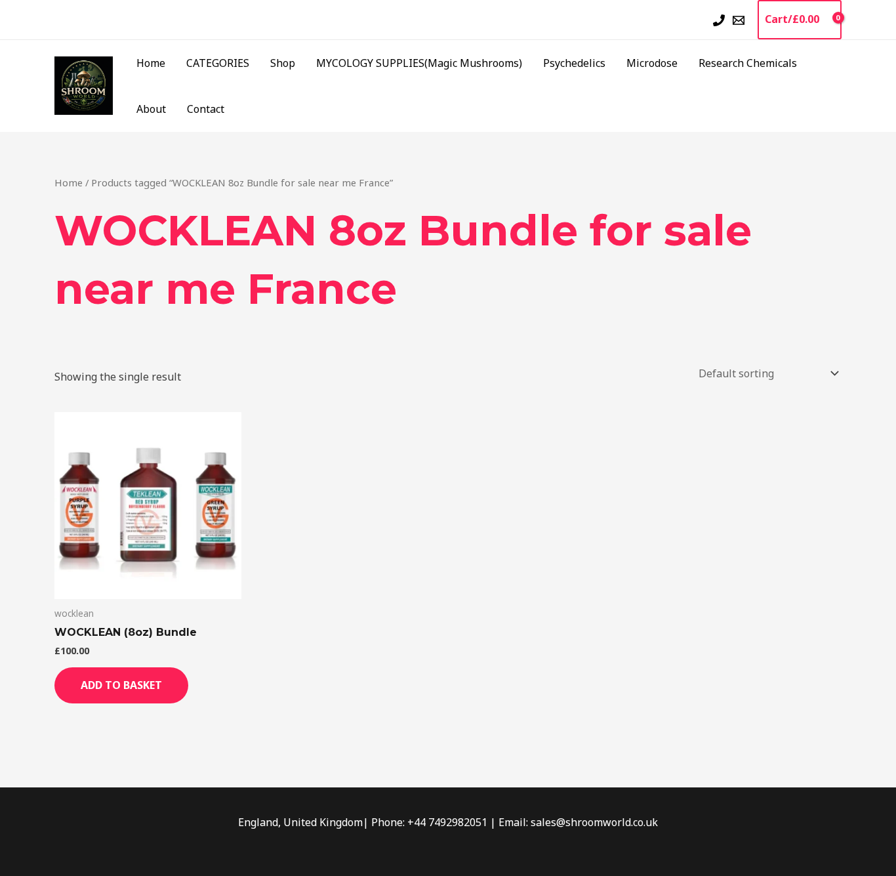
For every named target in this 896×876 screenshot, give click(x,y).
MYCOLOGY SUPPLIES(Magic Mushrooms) (419, 63)
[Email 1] (738, 20)
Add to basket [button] (121, 685)
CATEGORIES (217, 63)
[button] (695, 19)
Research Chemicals (748, 63)
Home (150, 63)
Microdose (652, 63)
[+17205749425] (719, 20)
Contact (205, 109)
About (151, 109)
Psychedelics (574, 63)
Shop (282, 63)
